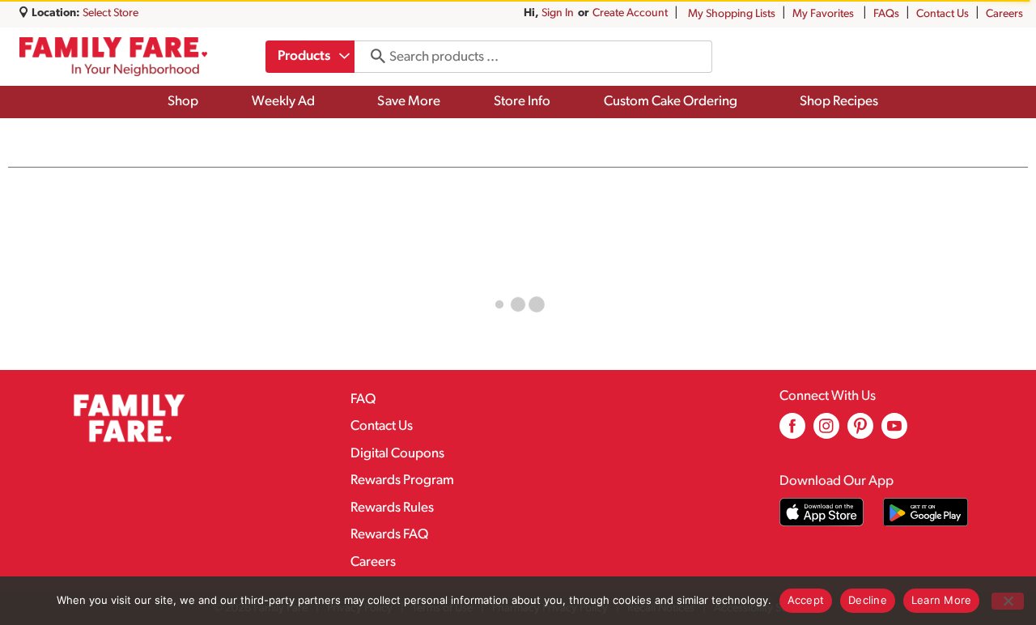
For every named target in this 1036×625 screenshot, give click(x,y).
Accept (806, 599)
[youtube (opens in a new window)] (894, 432)
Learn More (941, 599)
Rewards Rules (392, 508)
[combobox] (310, 56)
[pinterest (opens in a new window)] (860, 432)
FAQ (363, 399)
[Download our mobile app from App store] (821, 512)
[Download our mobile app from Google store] (925, 512)
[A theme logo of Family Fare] (113, 56)
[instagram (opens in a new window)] (826, 432)
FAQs (886, 14)
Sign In (557, 13)
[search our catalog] (372, 56)
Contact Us (942, 14)
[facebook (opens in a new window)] (792, 432)
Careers (1004, 14)
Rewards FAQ (389, 535)
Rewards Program (402, 480)
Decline (867, 599)
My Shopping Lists (731, 14)
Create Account (630, 13)
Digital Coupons (397, 454)
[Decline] (1007, 601)
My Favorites (823, 14)
